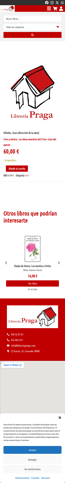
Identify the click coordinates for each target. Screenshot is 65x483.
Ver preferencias (32, 469)
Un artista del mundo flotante (41, 265)
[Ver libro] (41, 249)
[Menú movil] (49, 8)
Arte (27, 175)
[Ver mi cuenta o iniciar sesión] (61, 8)
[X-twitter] (57, 2)
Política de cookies (22, 477)
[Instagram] (52, 2)
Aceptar (32, 450)
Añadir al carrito (17, 168)
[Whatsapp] (62, 2)
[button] (60, 417)
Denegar (32, 459)
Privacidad (35, 477)
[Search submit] (32, 35)
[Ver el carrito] (55, 8)
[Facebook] (47, 2)
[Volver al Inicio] (7, 8)
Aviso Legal (45, 477)
